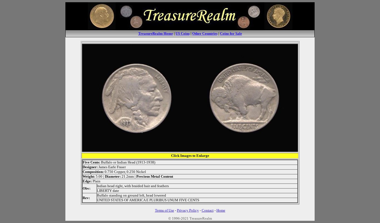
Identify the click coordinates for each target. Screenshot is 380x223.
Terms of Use (164, 210)
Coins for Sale (231, 33)
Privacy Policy (188, 210)
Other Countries (205, 33)
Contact (208, 210)
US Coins (183, 33)
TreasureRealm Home (155, 33)
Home (220, 210)
